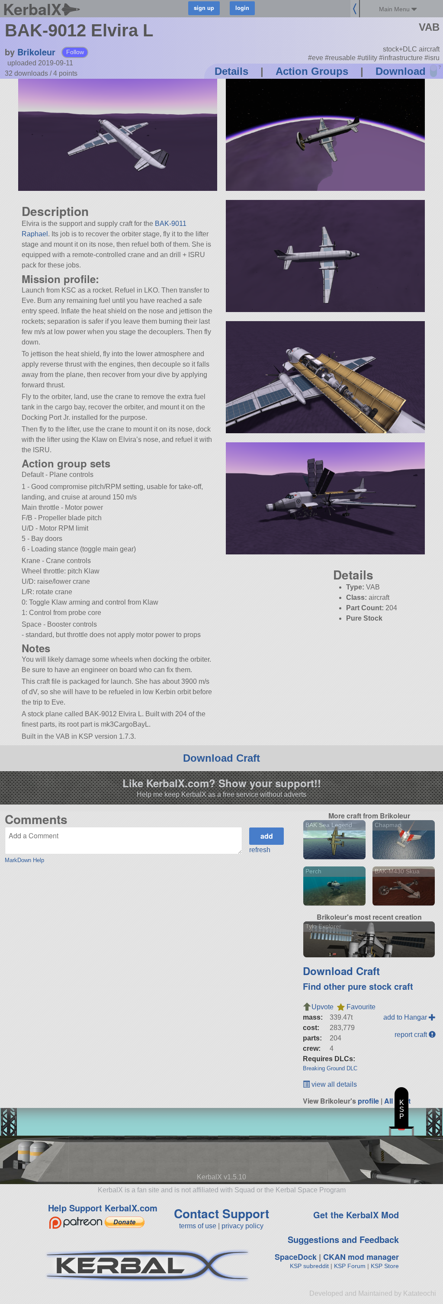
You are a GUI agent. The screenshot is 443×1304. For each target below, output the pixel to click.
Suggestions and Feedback (343, 1239)
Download (401, 71)
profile (368, 1101)
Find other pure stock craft (358, 986)
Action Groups (312, 71)
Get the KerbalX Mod (356, 1214)
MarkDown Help (24, 860)
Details (231, 71)
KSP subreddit (309, 1265)
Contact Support (221, 1213)
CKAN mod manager (361, 1256)
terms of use (197, 1226)
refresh (259, 849)
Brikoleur (36, 51)
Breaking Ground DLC (330, 1068)
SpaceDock (296, 1256)
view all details (333, 1084)
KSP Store (385, 1265)
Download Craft (221, 758)
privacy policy (242, 1226)
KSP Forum (350, 1265)
